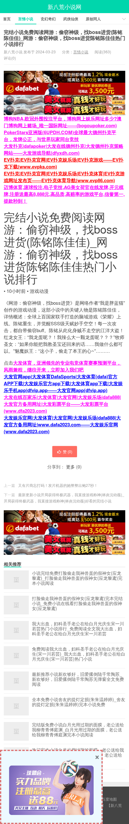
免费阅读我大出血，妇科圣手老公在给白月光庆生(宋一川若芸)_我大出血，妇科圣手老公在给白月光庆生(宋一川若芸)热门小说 (78, 654)
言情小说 (25, 19)
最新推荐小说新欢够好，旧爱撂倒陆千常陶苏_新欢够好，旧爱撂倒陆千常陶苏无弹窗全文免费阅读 (78, 679)
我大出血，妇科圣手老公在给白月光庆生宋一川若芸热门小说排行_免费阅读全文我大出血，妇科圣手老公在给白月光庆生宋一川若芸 (78, 629)
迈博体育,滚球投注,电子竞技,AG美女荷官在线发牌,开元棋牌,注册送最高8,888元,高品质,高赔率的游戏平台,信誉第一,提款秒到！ (64, 194)
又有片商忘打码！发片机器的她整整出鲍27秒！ (58, 485)
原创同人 (93, 19)
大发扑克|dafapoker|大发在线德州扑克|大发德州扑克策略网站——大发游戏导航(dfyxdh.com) (63, 149)
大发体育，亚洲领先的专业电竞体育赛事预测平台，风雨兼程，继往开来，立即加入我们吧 (62, 366)
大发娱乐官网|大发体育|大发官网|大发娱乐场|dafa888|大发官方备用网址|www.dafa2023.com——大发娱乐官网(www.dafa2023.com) (62, 424)
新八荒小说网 (64, 6)
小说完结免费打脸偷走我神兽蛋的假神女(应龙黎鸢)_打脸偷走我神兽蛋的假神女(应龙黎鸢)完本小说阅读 (77, 578)
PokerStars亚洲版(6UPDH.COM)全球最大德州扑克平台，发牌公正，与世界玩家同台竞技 (60, 136)
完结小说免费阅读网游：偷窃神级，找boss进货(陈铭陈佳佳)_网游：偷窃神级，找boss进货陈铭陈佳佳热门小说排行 (64, 37)
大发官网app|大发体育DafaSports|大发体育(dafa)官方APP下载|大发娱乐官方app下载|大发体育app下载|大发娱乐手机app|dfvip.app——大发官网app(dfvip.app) (63, 383)
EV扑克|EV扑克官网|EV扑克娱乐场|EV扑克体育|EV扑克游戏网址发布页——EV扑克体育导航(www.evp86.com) (64, 177)
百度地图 (109, 799)
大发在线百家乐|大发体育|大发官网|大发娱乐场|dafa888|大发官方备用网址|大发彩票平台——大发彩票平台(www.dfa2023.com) (62, 404)
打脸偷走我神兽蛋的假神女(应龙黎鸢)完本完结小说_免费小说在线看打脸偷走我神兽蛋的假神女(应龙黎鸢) (77, 603)
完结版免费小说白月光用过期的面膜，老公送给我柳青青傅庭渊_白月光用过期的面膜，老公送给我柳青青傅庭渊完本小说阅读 (78, 730)
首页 (7, 19)
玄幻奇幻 (48, 19)
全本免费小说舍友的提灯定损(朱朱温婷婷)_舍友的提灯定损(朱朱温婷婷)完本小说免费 (78, 702)
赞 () (67, 451)
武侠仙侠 (70, 19)
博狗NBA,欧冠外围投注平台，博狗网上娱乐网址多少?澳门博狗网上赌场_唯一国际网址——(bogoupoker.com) (62, 122)
